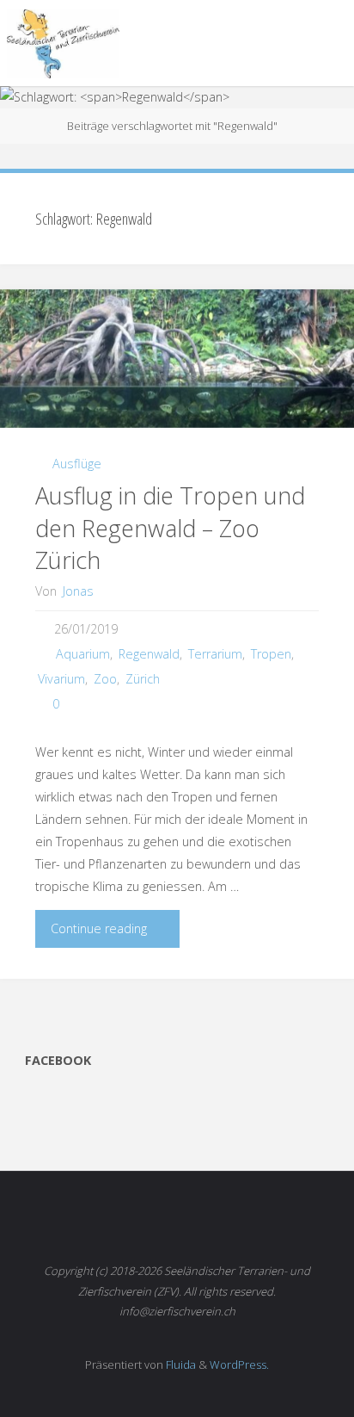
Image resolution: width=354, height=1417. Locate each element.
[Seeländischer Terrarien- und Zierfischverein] (63, 42)
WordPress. (239, 1364)
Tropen (271, 654)
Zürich (142, 679)
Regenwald (149, 654)
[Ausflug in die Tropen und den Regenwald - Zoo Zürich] (177, 358)
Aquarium (83, 654)
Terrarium (215, 654)
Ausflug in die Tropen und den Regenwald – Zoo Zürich (170, 528)
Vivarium (61, 679)
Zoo (105, 679)
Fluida (179, 1364)
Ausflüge (76, 463)
